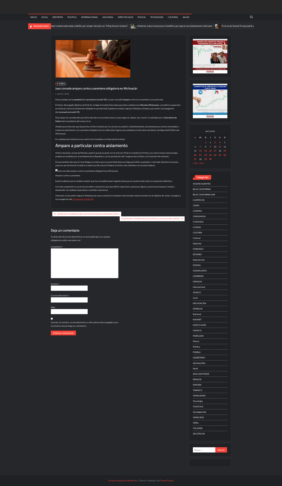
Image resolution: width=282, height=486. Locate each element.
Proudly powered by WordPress (122, 480)
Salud (186, 17)
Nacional (108, 17)
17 (215, 150)
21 (200, 155)
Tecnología (156, 17)
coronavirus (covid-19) (83, 199)
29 (205, 159)
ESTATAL (197, 265)
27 (195, 159)
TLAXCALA (198, 406)
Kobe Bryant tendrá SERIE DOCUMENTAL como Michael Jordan (150, 219)
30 (210, 159)
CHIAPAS (197, 211)
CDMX (196, 205)
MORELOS (197, 308)
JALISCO (197, 292)
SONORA (197, 384)
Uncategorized (199, 412)
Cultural (173, 17)
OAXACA (197, 330)
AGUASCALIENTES (201, 183)
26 (224, 155)
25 (220, 155)
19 (224, 150)
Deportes (57, 17)
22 (205, 155)
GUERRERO (198, 276)
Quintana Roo (199, 363)
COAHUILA (198, 221)
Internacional (89, 17)
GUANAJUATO (200, 270)
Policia (142, 17)
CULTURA (197, 232)
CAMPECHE (198, 200)
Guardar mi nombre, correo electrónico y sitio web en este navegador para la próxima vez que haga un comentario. (84, 324)
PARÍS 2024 (198, 336)
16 (210, 150)
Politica (72, 17)
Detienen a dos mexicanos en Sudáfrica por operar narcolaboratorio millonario (164, 26)
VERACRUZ (198, 417)
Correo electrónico (60, 295)
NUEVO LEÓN (199, 325)
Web (53, 307)
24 (215, 155)
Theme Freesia (166, 480)
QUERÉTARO (199, 357)
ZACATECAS (199, 433)
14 (200, 150)
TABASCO (197, 390)
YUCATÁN (198, 428)
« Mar (195, 163)
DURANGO (198, 249)
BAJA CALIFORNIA (202, 189)
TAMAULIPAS (199, 395)
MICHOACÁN (199, 303)
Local (44, 17)
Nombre (55, 284)
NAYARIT (197, 319)
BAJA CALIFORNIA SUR (204, 194)
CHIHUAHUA (199, 216)
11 (220, 146)
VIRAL (196, 423)
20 (195, 155)
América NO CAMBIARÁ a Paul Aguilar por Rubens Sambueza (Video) (88, 214)
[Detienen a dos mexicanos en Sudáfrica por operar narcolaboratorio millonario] (123, 26)
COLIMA (197, 227)
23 (210, 155)
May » (202, 163)
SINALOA (197, 379)
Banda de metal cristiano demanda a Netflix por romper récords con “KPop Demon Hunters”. (73, 26)
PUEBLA (197, 352)
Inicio (33, 17)
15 (205, 150)
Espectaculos (125, 17)
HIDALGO (197, 281)
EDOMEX (197, 254)
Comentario (57, 246)
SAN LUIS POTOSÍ (201, 374)
